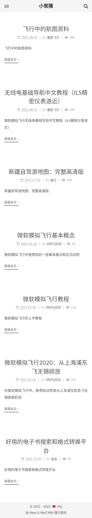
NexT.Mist (46, 512)
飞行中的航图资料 (46, 29)
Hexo (33, 512)
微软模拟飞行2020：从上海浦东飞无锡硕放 (46, 367)
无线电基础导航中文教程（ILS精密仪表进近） (46, 97)
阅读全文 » (11, 59)
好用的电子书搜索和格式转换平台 (46, 446)
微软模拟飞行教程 (46, 299)
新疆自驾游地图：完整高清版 (46, 172)
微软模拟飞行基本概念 (46, 236)
